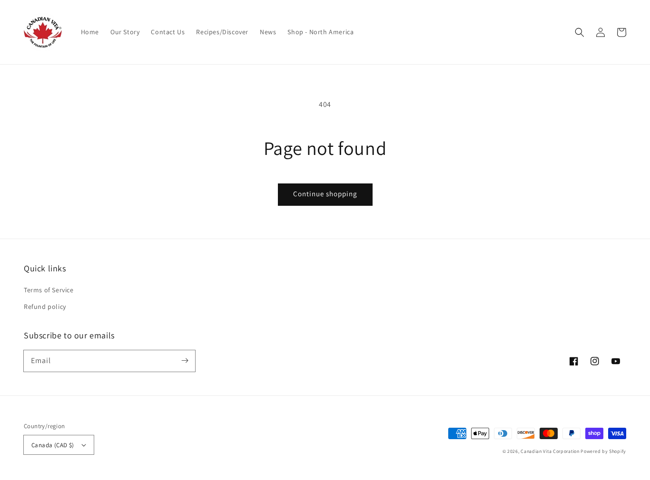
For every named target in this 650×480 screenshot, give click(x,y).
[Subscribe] (184, 360)
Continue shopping (325, 193)
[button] (579, 32)
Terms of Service (49, 290)
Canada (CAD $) (52, 445)
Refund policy (45, 306)
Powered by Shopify (603, 451)
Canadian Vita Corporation (550, 451)
